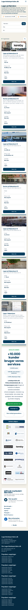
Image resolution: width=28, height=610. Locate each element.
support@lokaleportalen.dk (8, 541)
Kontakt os (4, 551)
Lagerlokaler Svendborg (7, 605)
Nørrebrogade (7, 506)
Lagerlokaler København (7, 556)
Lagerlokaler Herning (6, 578)
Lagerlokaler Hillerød (6, 601)
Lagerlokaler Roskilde (6, 572)
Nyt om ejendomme (6, 550)
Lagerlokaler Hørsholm (7, 581)
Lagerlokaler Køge (6, 591)
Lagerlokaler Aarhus (6, 558)
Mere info (14, 81)
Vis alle (15, 525)
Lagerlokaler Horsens (6, 570)
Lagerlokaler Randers (6, 567)
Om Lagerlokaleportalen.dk (8, 548)
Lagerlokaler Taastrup (6, 594)
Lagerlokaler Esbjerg (6, 562)
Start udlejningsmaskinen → (14, 414)
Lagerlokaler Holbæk (6, 602)
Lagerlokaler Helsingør (7, 582)
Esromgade (7, 508)
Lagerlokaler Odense (6, 559)
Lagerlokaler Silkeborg (7, 579)
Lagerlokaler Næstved (7, 583)
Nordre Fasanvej (8, 514)
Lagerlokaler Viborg (6, 589)
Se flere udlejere (14, 421)
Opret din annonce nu (14, 403)
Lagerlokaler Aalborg (6, 560)
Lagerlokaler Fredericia (7, 590)
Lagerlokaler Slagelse (6, 599)
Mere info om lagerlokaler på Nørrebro (13, 12)
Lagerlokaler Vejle (5, 571)
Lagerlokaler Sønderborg (7, 603)
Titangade (6, 512)
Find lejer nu (14, 408)
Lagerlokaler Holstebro (7, 593)
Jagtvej (6, 510)
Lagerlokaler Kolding (6, 568)
